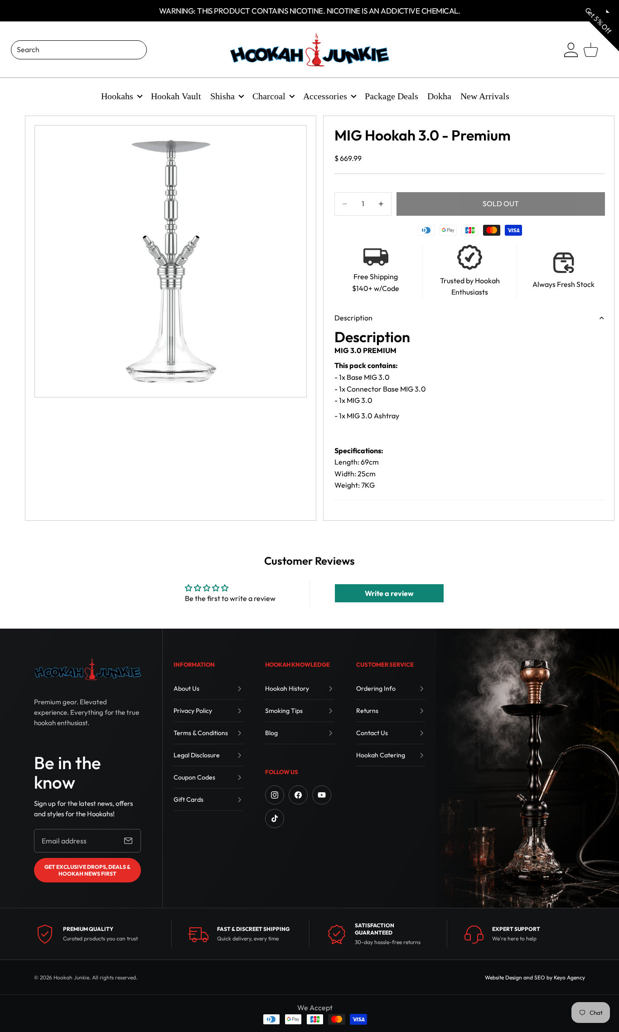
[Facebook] (298, 794)
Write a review (389, 593)
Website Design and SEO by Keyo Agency (535, 977)
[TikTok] (274, 818)
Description (353, 317)
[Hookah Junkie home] (87, 669)
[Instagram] (274, 794)
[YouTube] (321, 794)
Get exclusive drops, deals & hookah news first (87, 870)
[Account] (571, 50)
